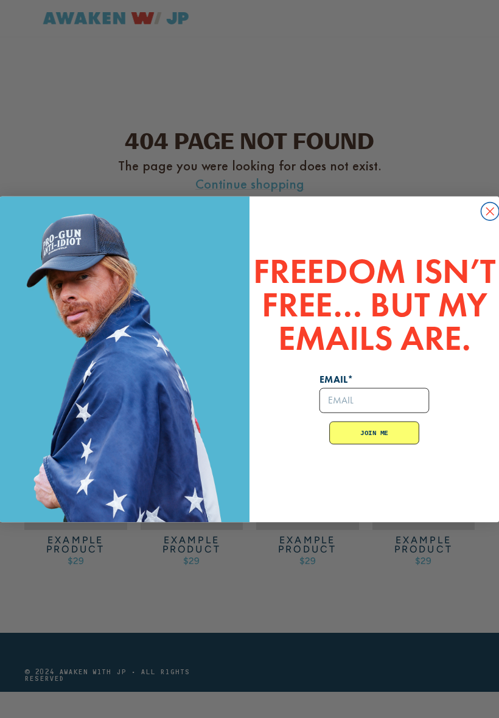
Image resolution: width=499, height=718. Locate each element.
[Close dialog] (490, 211)
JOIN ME (374, 433)
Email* (336, 379)
